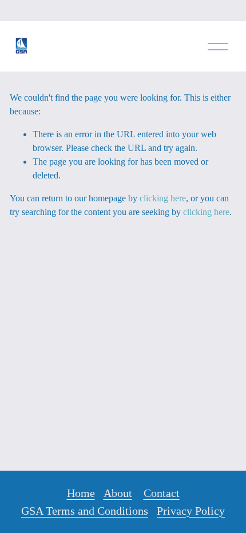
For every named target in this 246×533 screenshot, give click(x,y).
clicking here (163, 198)
